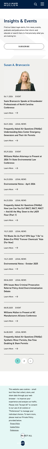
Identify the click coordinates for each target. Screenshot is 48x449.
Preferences (14, 430)
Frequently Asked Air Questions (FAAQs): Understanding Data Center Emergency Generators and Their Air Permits (23, 132)
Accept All (23, 443)
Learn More (8, 113)
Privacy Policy (15, 424)
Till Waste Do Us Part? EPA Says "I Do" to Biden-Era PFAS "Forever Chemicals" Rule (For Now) (23, 239)
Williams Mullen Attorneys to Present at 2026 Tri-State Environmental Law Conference (23, 159)
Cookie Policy (14, 427)
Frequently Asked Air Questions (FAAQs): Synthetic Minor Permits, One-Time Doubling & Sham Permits (23, 340)
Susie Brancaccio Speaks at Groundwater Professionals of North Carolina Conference (23, 104)
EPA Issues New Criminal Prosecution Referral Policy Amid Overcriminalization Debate (23, 288)
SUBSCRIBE (23, 46)
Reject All (23, 435)
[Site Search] (35, 4)
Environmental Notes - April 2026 (19, 184)
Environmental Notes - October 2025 (21, 263)
